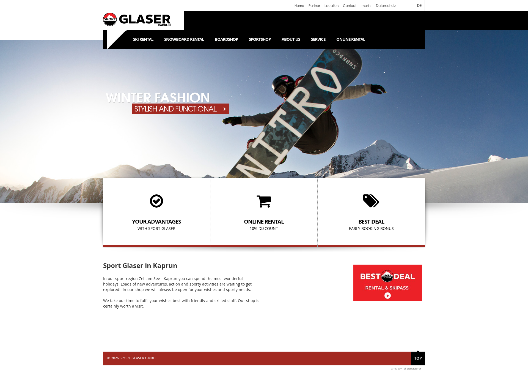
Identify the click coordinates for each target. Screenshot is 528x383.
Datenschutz (386, 5)
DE (419, 5)
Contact (349, 5)
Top (418, 358)
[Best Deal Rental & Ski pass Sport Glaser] (387, 282)
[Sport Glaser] (136, 20)
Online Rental (350, 39)
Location (331, 5)
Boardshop (226, 39)
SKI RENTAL (143, 39)
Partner (314, 5)
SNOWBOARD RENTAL (184, 39)
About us (291, 39)
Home (299, 5)
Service (318, 39)
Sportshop (260, 39)
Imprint (366, 5)
